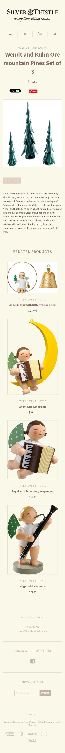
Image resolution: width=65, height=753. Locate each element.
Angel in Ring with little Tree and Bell (32, 305)
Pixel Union (30, 722)
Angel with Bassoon (32, 586)
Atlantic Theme (12, 722)
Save (34, 91)
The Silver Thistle (32, 299)
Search (32, 714)
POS (39, 722)
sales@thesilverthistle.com (32, 631)
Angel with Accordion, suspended (32, 491)
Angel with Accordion (32, 406)
